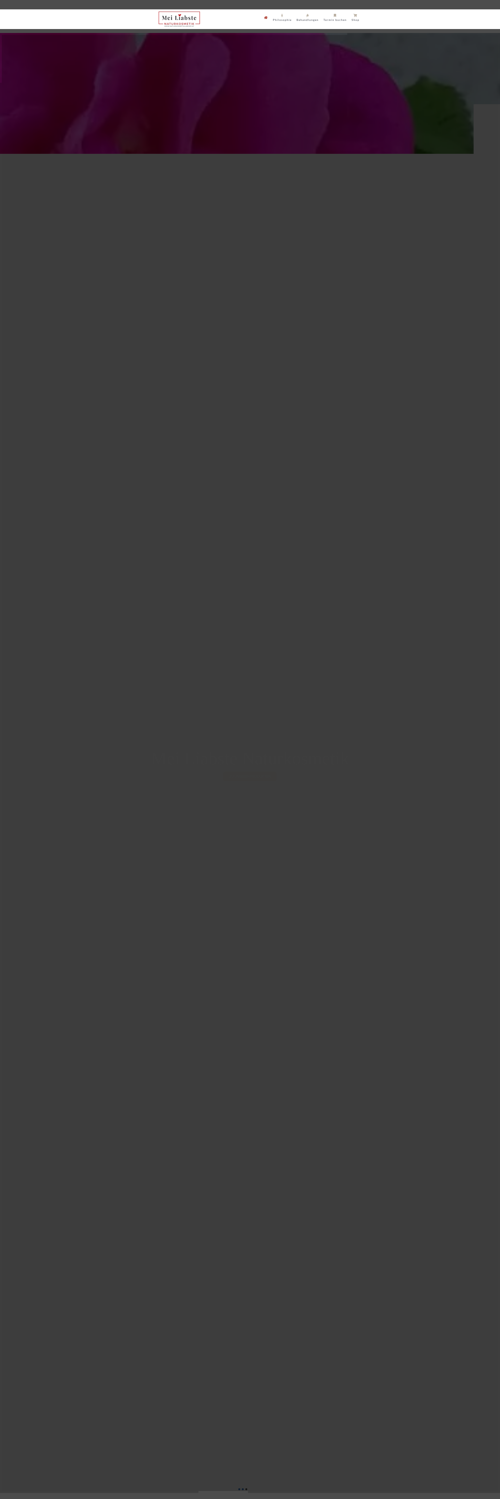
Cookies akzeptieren (414, 1481)
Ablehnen (445, 1481)
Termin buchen (429, 1490)
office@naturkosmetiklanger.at (201, 5)
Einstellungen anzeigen (477, 1481)
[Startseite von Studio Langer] (266, 17)
